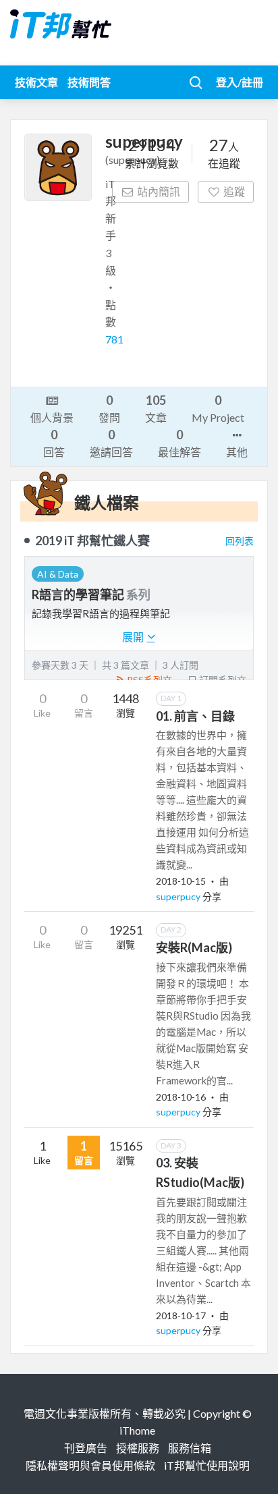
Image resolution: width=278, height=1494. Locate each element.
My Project (218, 408)
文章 (156, 408)
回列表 (239, 541)
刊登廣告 (85, 1447)
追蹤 (234, 191)
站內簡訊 (158, 191)
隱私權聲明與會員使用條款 (90, 1465)
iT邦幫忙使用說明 (207, 1465)
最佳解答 (179, 442)
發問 (109, 408)
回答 (54, 442)
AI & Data (57, 574)
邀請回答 (111, 442)
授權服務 (137, 1447)
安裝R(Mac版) (194, 947)
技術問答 (89, 82)
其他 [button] (237, 451)
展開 (134, 636)
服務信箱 (189, 1447)
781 (114, 339)
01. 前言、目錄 (195, 716)
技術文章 (36, 82)
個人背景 (52, 417)
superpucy (179, 896)
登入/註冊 (239, 82)
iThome (137, 1430)
